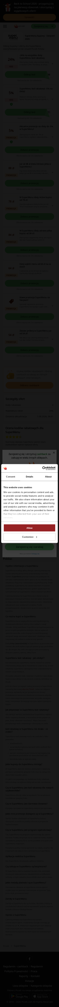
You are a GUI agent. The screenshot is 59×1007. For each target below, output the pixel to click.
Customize (27, 536)
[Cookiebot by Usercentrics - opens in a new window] (42, 468)
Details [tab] (29, 476)
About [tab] (48, 476)
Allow (29, 528)
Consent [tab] (10, 476)
